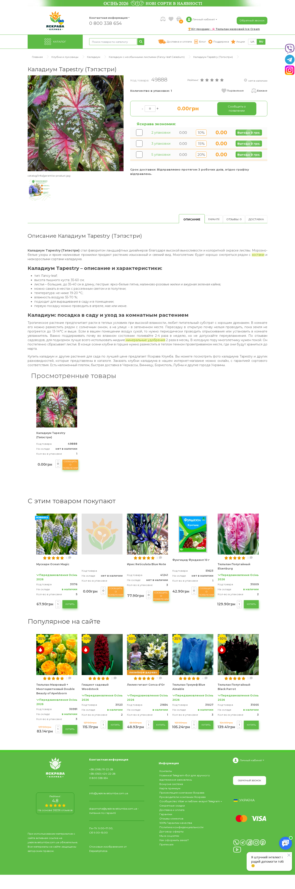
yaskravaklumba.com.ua (43, 842)
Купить (70, 604)
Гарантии (165, 814)
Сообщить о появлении (70, 464)
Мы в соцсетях (169, 835)
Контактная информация (106, 17)
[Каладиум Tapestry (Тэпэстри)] (76, 123)
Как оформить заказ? (174, 840)
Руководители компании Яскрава (182, 797)
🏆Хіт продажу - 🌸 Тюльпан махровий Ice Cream (224, 29)
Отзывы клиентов (171, 818)
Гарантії (213, 219)
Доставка (256, 219)
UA (252, 41)
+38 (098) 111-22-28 (101, 769)
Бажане (262, 90)
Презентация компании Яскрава (181, 792)
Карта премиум (169, 788)
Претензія (166, 844)
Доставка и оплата (171, 809)
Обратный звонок (252, 20)
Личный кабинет (251, 760)
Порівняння (235, 90)
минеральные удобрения (145, 340)
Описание (191, 219)
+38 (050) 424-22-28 (102, 773)
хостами (258, 255)
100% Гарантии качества (175, 822)
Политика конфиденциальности (181, 827)
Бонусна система (171, 784)
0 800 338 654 (105, 23)
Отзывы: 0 (234, 219)
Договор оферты (171, 831)
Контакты (165, 771)
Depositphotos (98, 851)
